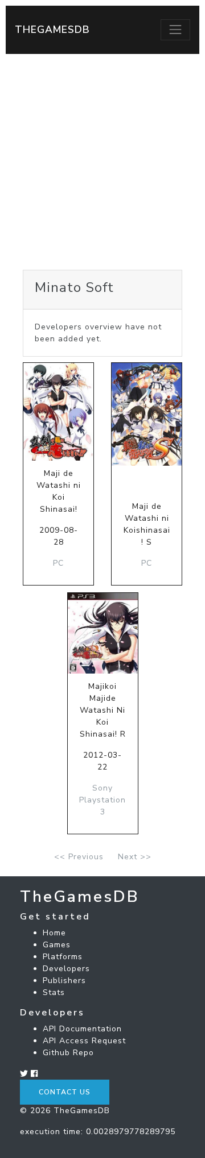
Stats (54, 992)
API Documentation (82, 1028)
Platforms (63, 956)
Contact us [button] (65, 1092)
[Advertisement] (102, 162)
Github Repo (68, 1052)
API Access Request (84, 1040)
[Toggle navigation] (175, 29)
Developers (66, 968)
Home (54, 932)
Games (57, 944)
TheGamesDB (52, 29)
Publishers (64, 980)
